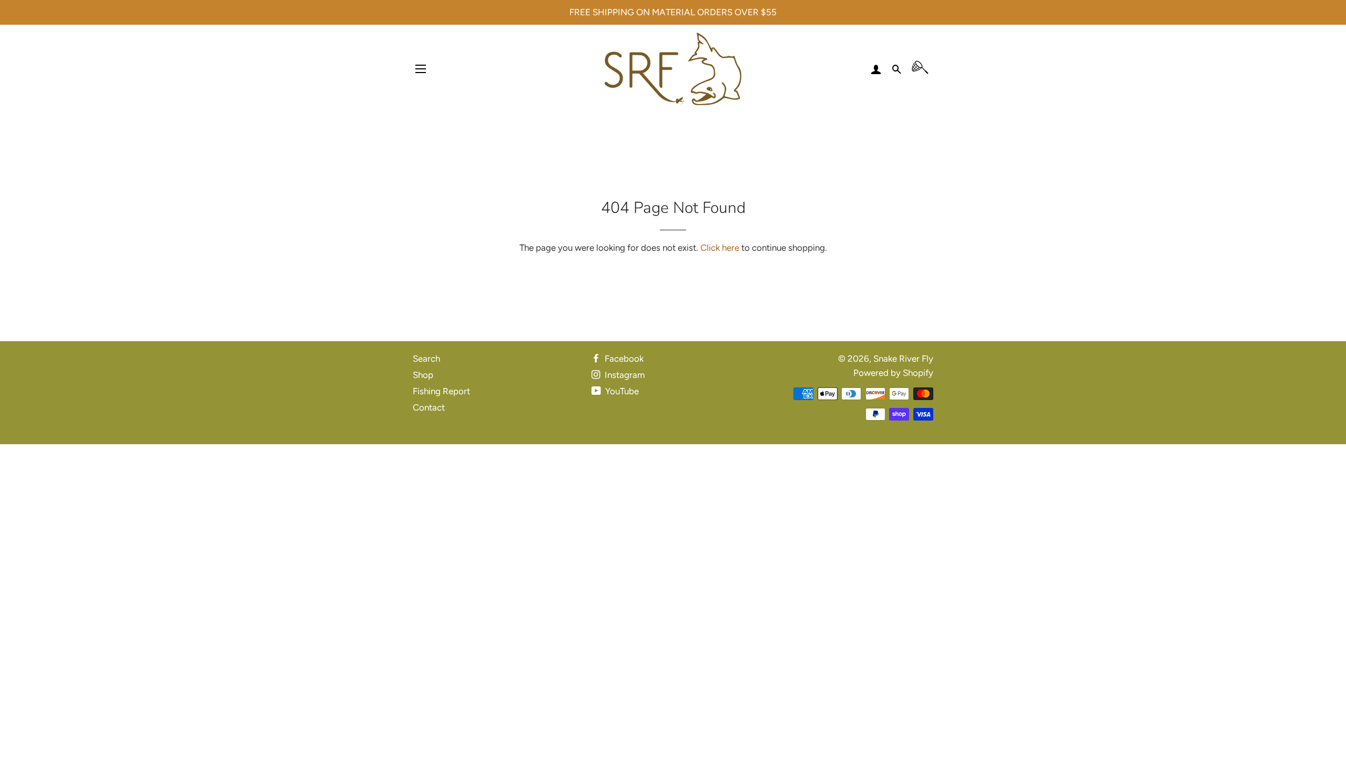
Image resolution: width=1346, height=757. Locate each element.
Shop (423, 375)
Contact (429, 407)
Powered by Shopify (893, 372)
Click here (719, 247)
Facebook (623, 358)
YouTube (621, 391)
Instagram (624, 375)
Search (426, 358)
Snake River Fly (903, 358)
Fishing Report (441, 391)
